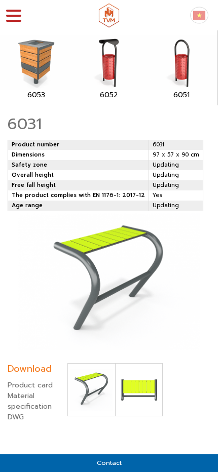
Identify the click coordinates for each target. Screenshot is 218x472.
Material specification (30, 401)
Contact (109, 462)
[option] (36, 67)
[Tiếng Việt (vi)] (199, 15)
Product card (30, 385)
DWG (16, 417)
